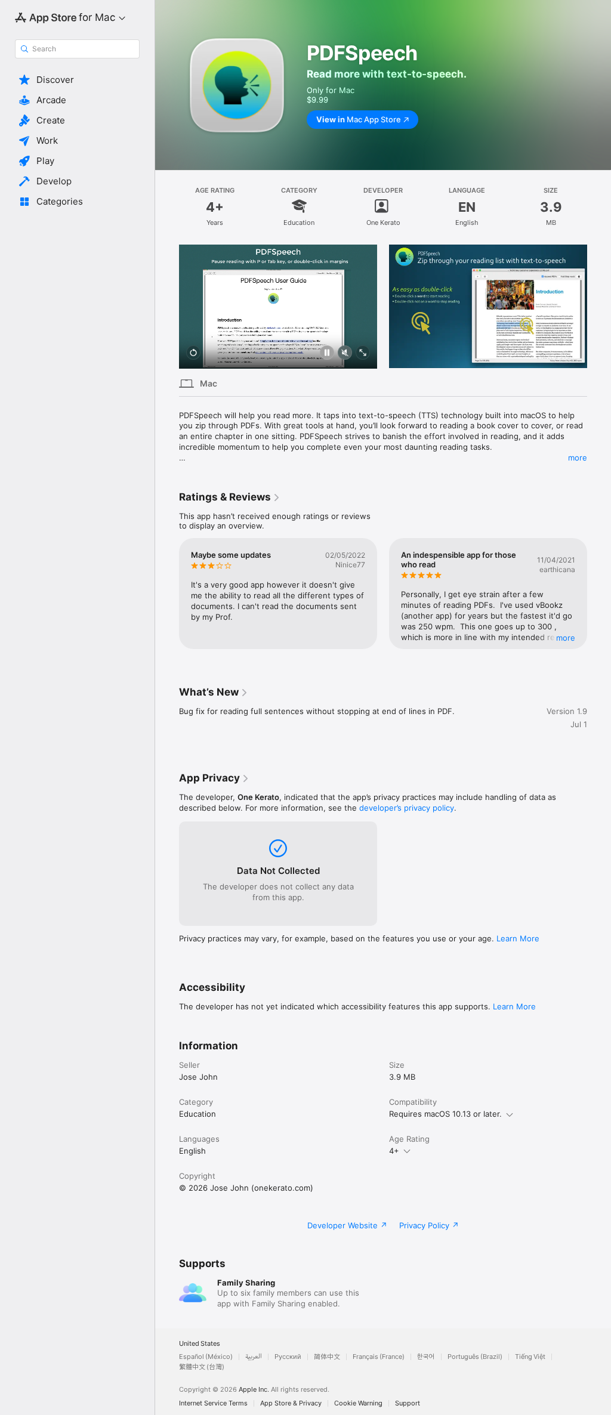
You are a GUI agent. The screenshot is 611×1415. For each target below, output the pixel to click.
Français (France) (379, 1357)
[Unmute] (345, 353)
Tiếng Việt (530, 1357)
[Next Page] (599, 307)
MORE (565, 637)
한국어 (426, 1357)
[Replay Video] (193, 353)
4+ (394, 1151)
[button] (77, 80)
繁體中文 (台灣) (201, 1367)
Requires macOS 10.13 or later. (445, 1114)
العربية (253, 1357)
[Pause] (327, 353)
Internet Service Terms (213, 1403)
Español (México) (206, 1357)
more (577, 457)
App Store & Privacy (291, 1403)
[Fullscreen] (363, 353)
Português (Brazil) (475, 1357)
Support (407, 1403)
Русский (287, 1357)
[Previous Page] (167, 307)
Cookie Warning (358, 1403)
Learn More (517, 938)
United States (199, 1343)
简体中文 (327, 1357)
